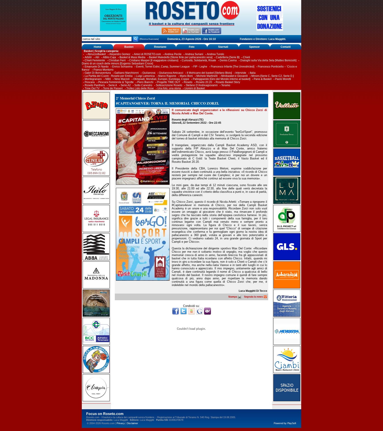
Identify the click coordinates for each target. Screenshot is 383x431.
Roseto (188, 82)
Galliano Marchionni (126, 72)
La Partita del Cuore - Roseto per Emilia (109, 75)
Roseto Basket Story (228, 82)
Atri (97, 57)
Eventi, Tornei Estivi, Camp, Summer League (163, 66)
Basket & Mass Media (132, 57)
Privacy (121, 423)
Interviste (240, 72)
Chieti (246, 57)
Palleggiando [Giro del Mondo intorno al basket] (221, 79)
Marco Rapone (167, 75)
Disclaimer (132, 423)
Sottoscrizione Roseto (169, 85)
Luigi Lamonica (145, 75)
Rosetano (160, 46)
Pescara (90, 82)
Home (97, 46)
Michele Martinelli (207, 75)
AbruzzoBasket (97, 54)
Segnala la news (254, 296)
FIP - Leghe (200, 66)
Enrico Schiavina (122, 66)
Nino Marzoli (122, 79)
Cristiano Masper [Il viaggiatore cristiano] (153, 60)
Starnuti (223, 46)
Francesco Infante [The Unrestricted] (232, 66)
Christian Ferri (117, 60)
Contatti (286, 46)
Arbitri (88, 57)
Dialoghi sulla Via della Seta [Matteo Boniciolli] (268, 60)
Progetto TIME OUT (168, 82)
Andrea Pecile (173, 54)
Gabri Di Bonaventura (98, 72)
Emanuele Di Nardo (97, 66)
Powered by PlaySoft (285, 423)
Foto (191, 46)
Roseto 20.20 (204, 82)
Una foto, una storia (169, 88)
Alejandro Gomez (119, 54)
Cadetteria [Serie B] (227, 57)
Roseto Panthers (95, 85)
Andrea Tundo (215, 54)
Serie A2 (126, 85)
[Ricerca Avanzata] (149, 39)
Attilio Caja (109, 57)
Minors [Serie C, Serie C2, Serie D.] (272, 75)
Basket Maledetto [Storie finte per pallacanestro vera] (180, 57)
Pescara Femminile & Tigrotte (116, 82)
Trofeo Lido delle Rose (140, 88)
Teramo (225, 85)
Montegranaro (93, 79)
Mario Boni (186, 75)
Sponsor (254, 46)
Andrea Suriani (194, 54)
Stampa (233, 296)
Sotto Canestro (143, 85)
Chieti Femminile (95, 60)
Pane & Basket (263, 79)
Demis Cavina (228, 60)
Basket (128, 46)
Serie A (112, 85)
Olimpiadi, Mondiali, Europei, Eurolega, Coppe (161, 79)
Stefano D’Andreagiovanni (202, 85)
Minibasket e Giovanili (234, 75)
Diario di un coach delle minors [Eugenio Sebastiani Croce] (117, 63)
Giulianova (148, 72)
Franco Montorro (103, 69)
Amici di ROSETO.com (147, 54)
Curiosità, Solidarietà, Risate (199, 60)
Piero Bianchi (145, 82)
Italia (253, 72)
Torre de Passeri (113, 88)
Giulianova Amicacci (171, 72)
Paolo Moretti (283, 79)
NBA (108, 79)
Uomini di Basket (194, 88)
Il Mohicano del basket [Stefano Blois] (209, 72)
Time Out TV (92, 88)
